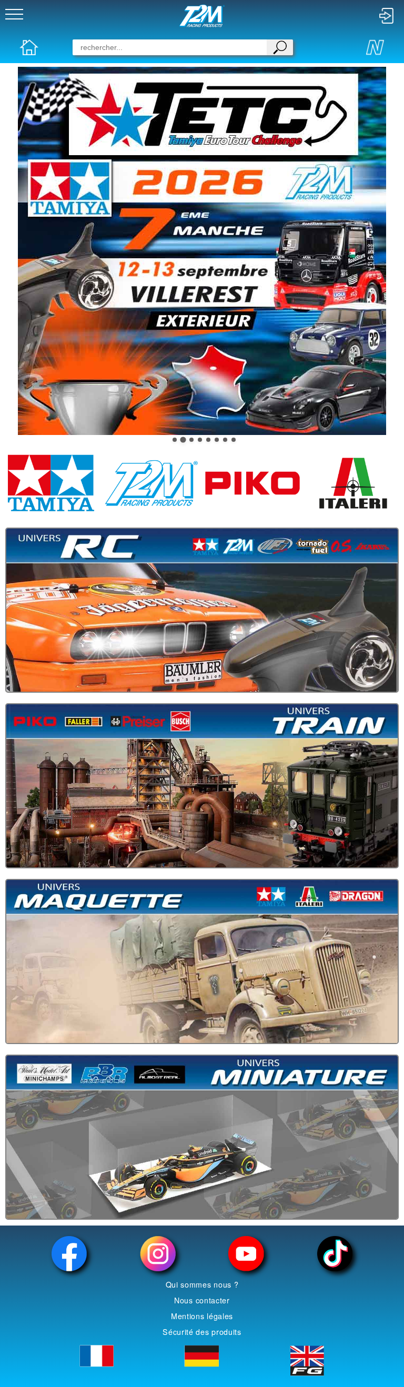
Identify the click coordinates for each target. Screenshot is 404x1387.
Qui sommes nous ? (202, 1284)
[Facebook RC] (69, 1253)
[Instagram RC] (158, 1253)
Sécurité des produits (202, 1332)
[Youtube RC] (246, 1253)
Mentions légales (202, 1316)
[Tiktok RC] (334, 1253)
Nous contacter (202, 1300)
